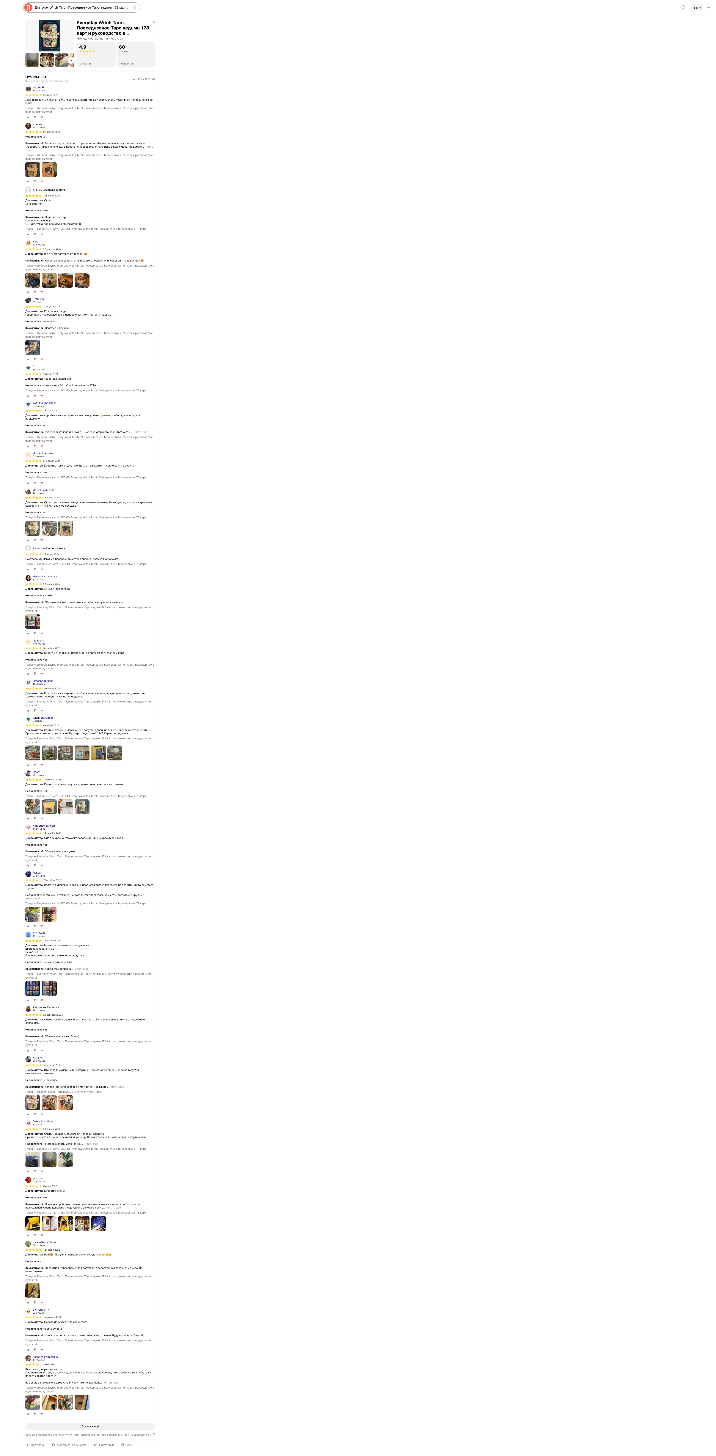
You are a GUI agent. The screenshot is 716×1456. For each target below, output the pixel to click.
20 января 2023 (52, 1129)
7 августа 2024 (51, 306)
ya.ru (130, 1445)
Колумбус (38, 1445)
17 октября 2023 (52, 880)
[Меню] (708, 7)
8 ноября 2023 (51, 725)
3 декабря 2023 (51, 648)
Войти (697, 7)
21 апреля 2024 (51, 460)
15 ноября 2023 (51, 688)
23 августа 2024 (52, 249)
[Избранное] (682, 7)
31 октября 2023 (52, 779)
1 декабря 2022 (51, 1249)
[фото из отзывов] (32, 170)
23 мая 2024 (50, 410)
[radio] (28, 117)
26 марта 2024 (51, 497)
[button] (32, 60)
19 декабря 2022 (52, 1317)
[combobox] (80, 7)
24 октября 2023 (52, 833)
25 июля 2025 (50, 95)
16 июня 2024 (50, 374)
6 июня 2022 (50, 1186)
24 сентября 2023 (53, 1014)
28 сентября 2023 (53, 940)
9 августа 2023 (51, 1065)
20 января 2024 (52, 584)
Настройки (106, 1445)
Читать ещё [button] (141, 432)
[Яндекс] (28, 7)
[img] (33, 95)
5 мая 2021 (49, 1364)
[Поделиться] (154, 21)
